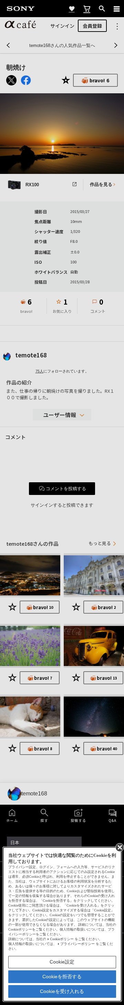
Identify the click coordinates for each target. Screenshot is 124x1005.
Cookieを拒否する (62, 976)
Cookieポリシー (62, 939)
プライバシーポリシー (77, 944)
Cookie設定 (62, 962)
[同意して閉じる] (119, 847)
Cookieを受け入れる (62, 991)
